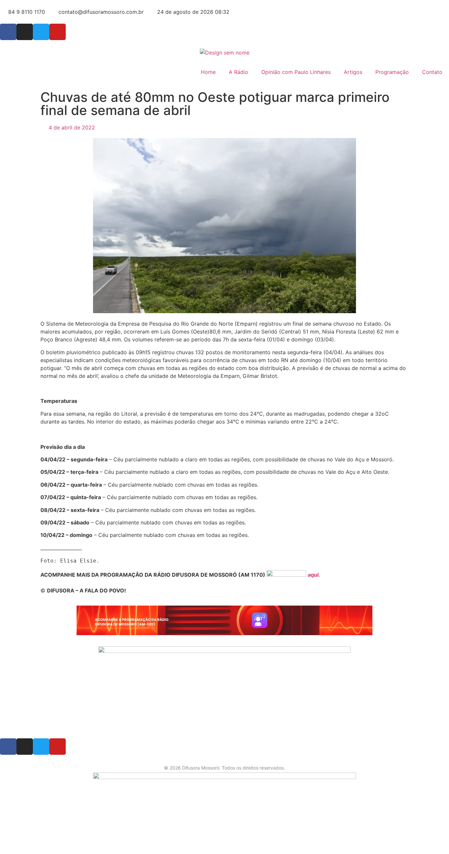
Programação (392, 72)
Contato (432, 72)
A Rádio (238, 72)
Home (208, 72)
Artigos (353, 72)
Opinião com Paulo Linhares (296, 72)
